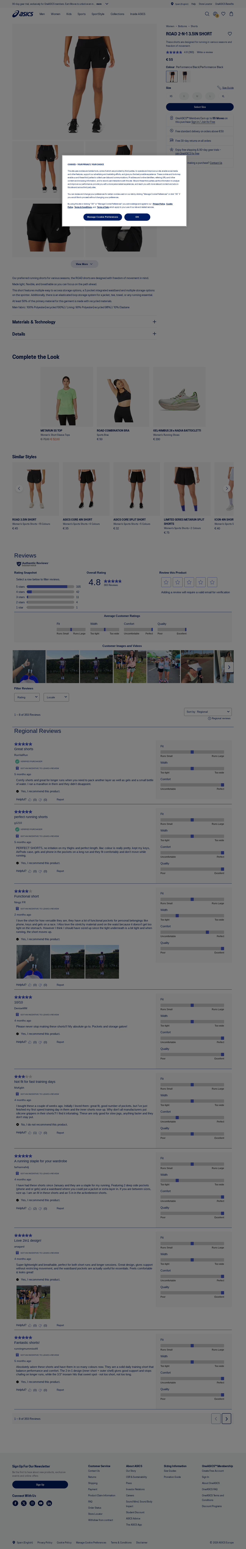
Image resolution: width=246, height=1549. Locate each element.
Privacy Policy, (159, 203)
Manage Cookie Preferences (102, 217)
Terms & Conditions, (83, 206)
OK (137, 217)
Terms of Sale (103, 206)
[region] (124, 191)
